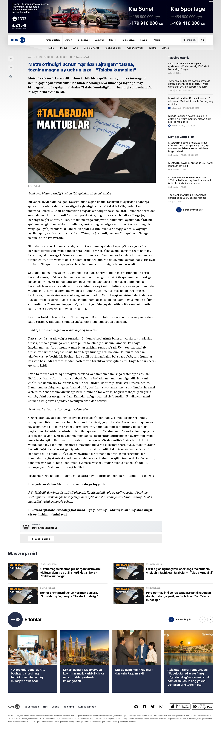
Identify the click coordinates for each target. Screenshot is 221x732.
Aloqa (55, 706)
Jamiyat (99, 39)
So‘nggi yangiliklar (181, 137)
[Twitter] (153, 706)
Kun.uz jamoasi (87, 706)
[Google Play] (202, 706)
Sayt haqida (32, 706)
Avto (75, 48)
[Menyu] (209, 40)
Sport (112, 39)
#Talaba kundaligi (41, 539)
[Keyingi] (210, 620)
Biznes (165, 48)
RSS (45, 706)
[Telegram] (11, 68)
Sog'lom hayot (91, 48)
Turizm (152, 48)
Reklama (68, 706)
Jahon (68, 39)
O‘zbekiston (53, 39)
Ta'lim (51, 48)
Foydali (144, 39)
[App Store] (179, 706)
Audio (156, 39)
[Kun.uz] (18, 40)
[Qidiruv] (203, 40)
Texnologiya (128, 39)
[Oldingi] (203, 620)
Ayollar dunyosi (135, 48)
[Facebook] (11, 77)
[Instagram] (161, 706)
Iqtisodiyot (83, 39)
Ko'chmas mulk (113, 48)
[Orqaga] (11, 59)
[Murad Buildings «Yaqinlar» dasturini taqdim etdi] (136, 661)
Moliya (63, 48)
